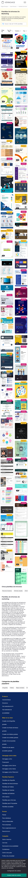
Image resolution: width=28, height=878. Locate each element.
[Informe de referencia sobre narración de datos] (21, 325)
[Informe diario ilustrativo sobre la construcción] (21, 372)
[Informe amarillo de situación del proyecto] (21, 340)
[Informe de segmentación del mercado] (7, 267)
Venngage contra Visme (9, 769)
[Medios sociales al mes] (7, 527)
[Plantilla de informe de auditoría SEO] (21, 234)
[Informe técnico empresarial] (21, 136)
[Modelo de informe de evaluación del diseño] (21, 547)
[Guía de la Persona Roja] (7, 311)
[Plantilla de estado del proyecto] (7, 326)
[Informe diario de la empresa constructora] (21, 355)
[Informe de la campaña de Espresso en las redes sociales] (7, 452)
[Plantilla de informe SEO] (7, 300)
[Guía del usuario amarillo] (7, 235)
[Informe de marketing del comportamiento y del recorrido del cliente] (21, 78)
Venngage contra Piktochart (10, 772)
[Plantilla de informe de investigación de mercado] (21, 220)
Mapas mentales (20, 687)
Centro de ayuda (7, 852)
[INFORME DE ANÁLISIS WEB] (21, 431)
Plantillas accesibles (7, 806)
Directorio (5, 703)
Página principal (4, 6)
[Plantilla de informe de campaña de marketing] (7, 95)
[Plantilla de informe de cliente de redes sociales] (21, 576)
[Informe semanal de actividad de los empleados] (7, 541)
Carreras (4, 842)
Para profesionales (7, 821)
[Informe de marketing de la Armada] (21, 187)
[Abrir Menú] (25, 2)
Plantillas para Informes (9, 800)
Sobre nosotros (6, 839)
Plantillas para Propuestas (9, 803)
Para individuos (6, 818)
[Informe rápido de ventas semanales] (7, 482)
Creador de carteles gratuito (10, 737)
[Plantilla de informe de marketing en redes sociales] (21, 154)
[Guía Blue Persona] (21, 416)
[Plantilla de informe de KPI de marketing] (7, 60)
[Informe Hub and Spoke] (7, 438)
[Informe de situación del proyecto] (7, 379)
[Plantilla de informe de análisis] (7, 362)
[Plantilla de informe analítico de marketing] (21, 202)
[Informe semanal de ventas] (7, 518)
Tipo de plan (9, 31)
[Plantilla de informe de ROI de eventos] (21, 110)
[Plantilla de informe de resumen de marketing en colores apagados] (21, 561)
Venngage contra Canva (9, 765)
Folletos (12, 687)
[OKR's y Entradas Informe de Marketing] (7, 344)
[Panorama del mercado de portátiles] (7, 285)
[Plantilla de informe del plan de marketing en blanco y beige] (7, 567)
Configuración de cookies (14, 870)
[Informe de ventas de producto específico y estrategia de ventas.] (7, 42)
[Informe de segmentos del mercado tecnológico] (21, 484)
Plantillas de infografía (8, 780)
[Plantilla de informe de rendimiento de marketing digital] (21, 60)
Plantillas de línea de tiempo (10, 783)
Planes (4, 815)
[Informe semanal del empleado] (7, 467)
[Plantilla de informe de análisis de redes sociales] (21, 172)
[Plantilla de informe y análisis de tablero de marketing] (7, 167)
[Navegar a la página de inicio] (8, 2)
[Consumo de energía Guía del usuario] (21, 249)
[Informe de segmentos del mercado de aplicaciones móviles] (21, 449)
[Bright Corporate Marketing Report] (21, 390)
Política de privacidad (8, 856)
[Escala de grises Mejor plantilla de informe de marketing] (7, 555)
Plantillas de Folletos (8, 787)
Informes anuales (18, 590)
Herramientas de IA (7, 706)
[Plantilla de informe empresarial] (7, 220)
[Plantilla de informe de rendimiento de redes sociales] (7, 202)
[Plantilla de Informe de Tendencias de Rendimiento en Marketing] (21, 95)
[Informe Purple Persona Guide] (7, 423)
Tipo (24, 31)
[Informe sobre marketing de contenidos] (7, 496)
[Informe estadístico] (7, 185)
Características (6, 699)
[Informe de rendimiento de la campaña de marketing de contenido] (21, 42)
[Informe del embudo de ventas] (7, 509)
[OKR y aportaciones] (21, 467)
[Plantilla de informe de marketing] (7, 131)
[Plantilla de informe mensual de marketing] (21, 293)
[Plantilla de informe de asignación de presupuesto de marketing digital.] (7, 149)
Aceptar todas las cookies (14, 875)
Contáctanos (5, 849)
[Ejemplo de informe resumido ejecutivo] (21, 278)
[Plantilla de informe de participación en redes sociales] (7, 113)
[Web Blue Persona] (7, 394)
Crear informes (13, 6)
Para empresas (6, 824)
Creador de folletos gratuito (10, 734)
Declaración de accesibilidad (10, 846)
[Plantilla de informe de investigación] (21, 308)
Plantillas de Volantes (8, 790)
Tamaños (17, 31)
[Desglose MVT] (7, 409)
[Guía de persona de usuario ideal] (21, 121)
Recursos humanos (7, 590)
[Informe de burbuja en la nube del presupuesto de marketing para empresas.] (7, 78)
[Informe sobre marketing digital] (7, 250)
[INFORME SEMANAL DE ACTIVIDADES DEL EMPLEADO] (21, 529)
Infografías (5, 687)
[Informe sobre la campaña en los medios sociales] (21, 405)
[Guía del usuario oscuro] (21, 263)
